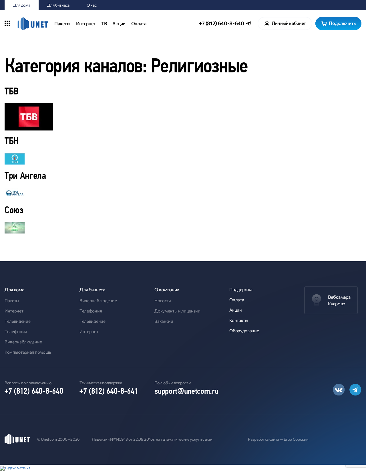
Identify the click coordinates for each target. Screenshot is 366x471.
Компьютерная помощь (28, 352)
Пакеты (62, 23)
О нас (91, 5)
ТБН (12, 142)
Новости (162, 300)
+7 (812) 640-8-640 (221, 23)
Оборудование (244, 330)
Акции (118, 23)
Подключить (342, 23)
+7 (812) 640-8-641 (108, 391)
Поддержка (240, 289)
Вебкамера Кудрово (339, 300)
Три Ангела (25, 176)
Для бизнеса (58, 5)
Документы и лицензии (177, 310)
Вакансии (163, 321)
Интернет (86, 23)
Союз (14, 211)
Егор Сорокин (296, 439)
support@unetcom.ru (186, 391)
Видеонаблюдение (23, 341)
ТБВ (12, 92)
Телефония (16, 331)
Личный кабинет (289, 23)
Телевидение (17, 321)
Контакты (238, 320)
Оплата (138, 23)
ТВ (104, 23)
